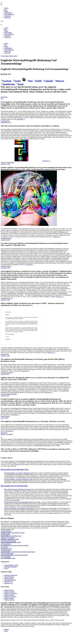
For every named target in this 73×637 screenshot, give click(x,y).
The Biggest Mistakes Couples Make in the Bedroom (19, 508)
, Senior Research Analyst (14, 555)
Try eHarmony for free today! (9, 56)
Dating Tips (7, 16)
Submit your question (7, 434)
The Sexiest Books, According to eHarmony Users (18, 479)
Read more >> (21, 119)
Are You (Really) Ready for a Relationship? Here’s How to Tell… (22, 502)
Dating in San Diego (10, 596)
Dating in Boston (9, 590)
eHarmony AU (8, 581)
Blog (5, 9)
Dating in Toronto (9, 599)
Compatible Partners (10, 580)
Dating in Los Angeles (10, 593)
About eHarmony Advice (11, 565)
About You (7, 17)
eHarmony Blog (8, 578)
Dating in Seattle (9, 598)
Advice (6, 8)
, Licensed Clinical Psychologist (14, 545)
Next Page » (4, 432)
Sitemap (6, 629)
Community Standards (10, 566)
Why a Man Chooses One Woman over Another (17, 489)
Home (6, 631)
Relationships (8, 13)
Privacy (6, 568)
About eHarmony (9, 577)
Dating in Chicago (9, 592)
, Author (10, 539)
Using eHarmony (9, 14)
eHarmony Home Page (10, 575)
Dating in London (9, 595)
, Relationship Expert (11, 536)
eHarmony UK (8, 583)
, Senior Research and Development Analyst (18, 552)
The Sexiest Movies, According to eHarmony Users (18, 473)
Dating (6, 11)
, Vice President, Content (12, 532)
